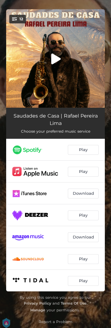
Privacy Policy (37, 303)
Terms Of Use (74, 303)
